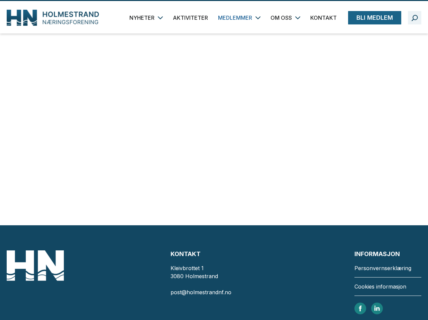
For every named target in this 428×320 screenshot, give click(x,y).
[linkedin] (377, 308)
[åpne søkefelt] (414, 17)
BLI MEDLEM (374, 17)
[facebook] (360, 308)
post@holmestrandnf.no (201, 292)
